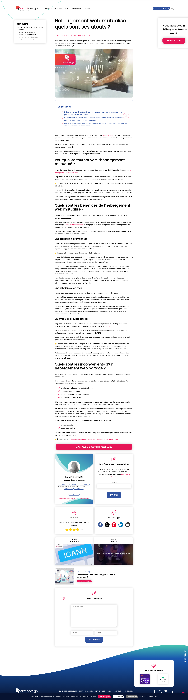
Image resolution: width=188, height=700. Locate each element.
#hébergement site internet (67, 498)
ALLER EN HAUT (185, 656)
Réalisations (76, 8)
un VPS (108, 326)
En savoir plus (84, 581)
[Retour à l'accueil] (26, 8)
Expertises (58, 8)
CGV (109, 691)
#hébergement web (83, 498)
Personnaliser (132, 697)
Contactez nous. (174, 41)
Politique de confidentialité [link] (148, 697)
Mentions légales (86, 691)
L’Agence (48, 8)
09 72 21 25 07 (163, 8)
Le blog (67, 8)
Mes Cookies (128, 691)
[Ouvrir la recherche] (172, 8)
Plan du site (100, 691)
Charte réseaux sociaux (67, 691)
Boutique (117, 691)
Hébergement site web (80, 35)
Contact (87, 8)
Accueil (57, 35)
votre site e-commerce (74, 225)
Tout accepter (104, 697)
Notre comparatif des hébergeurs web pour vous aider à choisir (95, 439)
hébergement (108, 135)
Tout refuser (118, 697)
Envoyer (114, 495)
